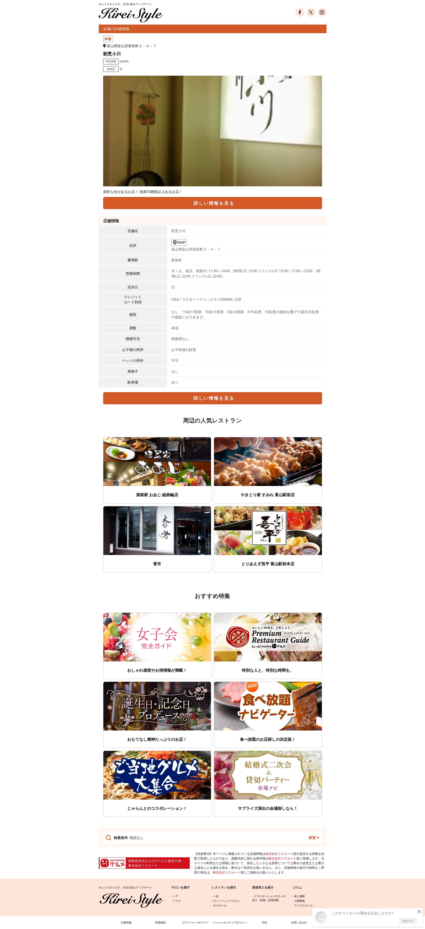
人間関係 (299, 901)
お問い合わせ (299, 922)
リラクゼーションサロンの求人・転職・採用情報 (269, 898)
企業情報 (126, 922)
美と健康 (299, 896)
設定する (408, 921)
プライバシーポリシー (195, 922)
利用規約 (160, 922)
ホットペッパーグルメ (226, 901)
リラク (177, 901)
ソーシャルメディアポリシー (229, 922)
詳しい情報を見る (214, 203)
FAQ (264, 922)
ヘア (175, 896)
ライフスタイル (303, 905)
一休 (215, 896)
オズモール (219, 905)
